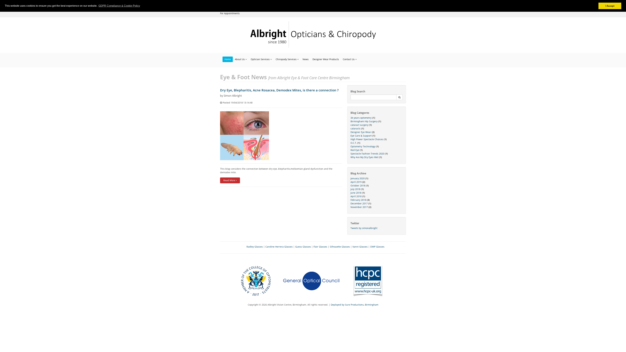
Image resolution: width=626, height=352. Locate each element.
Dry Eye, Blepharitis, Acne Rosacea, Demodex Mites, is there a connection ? (279, 90)
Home (227, 59)
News (306, 59)
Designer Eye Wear (360, 132)
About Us (240, 59)
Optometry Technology (362, 146)
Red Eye (354, 150)
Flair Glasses (320, 246)
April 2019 (356, 181)
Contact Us (349, 59)
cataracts (355, 128)
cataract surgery (359, 124)
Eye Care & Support (361, 135)
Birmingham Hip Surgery (364, 121)
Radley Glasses (254, 246)
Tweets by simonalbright (363, 228)
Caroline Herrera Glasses (279, 246)
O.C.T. (353, 142)
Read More (229, 180)
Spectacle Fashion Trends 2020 (367, 153)
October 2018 (357, 185)
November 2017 (359, 207)
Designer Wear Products (326, 59)
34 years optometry (361, 117)
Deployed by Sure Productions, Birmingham (354, 304)
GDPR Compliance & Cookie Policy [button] (119, 5)
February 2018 (358, 199)
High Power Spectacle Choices (366, 139)
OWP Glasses (377, 246)
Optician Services (260, 59)
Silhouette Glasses (340, 246)
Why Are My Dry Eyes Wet (364, 157)
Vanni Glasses (360, 246)
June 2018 (355, 192)
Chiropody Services (286, 59)
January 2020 (357, 178)
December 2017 (359, 203)
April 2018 (356, 196)
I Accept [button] (609, 6)
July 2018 (355, 189)
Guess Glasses (303, 246)
